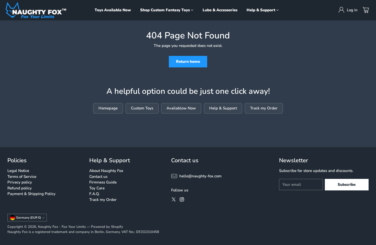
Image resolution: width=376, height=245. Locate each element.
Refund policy (19, 188)
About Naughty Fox (106, 170)
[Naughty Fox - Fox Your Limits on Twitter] (174, 200)
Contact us (98, 176)
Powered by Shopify (107, 226)
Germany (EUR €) (28, 218)
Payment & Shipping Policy (31, 193)
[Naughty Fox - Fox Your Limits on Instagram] (182, 200)
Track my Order (103, 199)
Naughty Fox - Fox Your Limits (62, 226)
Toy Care (97, 188)
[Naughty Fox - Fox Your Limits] (36, 10)
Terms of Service (21, 176)
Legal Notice (18, 170)
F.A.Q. (94, 193)
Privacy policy (19, 182)
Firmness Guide (103, 182)
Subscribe (347, 184)
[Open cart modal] (366, 10)
